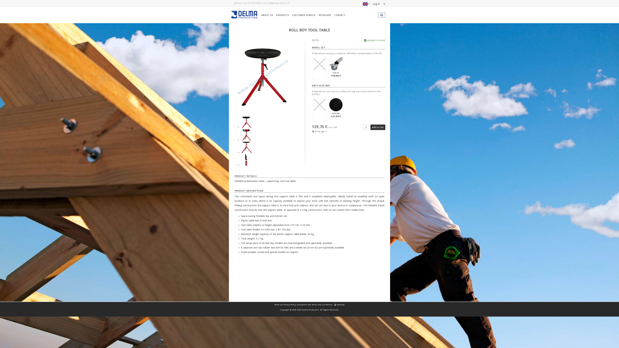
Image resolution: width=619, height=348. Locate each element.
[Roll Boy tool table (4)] (246, 160)
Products (282, 15)
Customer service (303, 15)
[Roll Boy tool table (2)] (246, 134)
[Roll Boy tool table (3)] (246, 147)
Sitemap (340, 305)
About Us (267, 15)
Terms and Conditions (322, 305)
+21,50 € (336, 115)
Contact (339, 15)
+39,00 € (336, 74)
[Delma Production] (244, 14)
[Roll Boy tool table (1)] (246, 122)
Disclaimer (302, 305)
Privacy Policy (290, 305)
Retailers (325, 15)
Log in (376, 4)
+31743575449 (254, 3)
